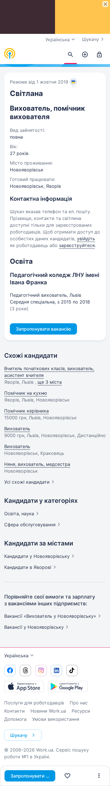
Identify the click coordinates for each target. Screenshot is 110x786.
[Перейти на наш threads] (25, 670)
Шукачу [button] (18, 735)
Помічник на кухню (25, 393)
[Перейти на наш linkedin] (56, 670)
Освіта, (19, 513)
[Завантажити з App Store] (24, 686)
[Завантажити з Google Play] (67, 686)
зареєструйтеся (77, 245)
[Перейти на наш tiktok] (72, 670)
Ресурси (81, 711)
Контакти (14, 711)
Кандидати (37, 556)
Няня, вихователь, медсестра (37, 464)
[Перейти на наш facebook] (10, 670)
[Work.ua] (10, 53)
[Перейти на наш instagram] (41, 670)
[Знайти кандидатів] (70, 54)
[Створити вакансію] (84, 54)
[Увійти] (99, 54)
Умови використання (55, 719)
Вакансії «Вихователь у (50, 616)
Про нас (79, 703)
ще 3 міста (50, 382)
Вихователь (17, 428)
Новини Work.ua (48, 711)
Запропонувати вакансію (32, 776)
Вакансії (34, 627)
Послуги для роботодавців (34, 703)
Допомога (15, 719)
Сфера (30, 524)
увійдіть (86, 238)
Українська (16, 655)
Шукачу (90, 39)
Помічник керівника (26, 411)
